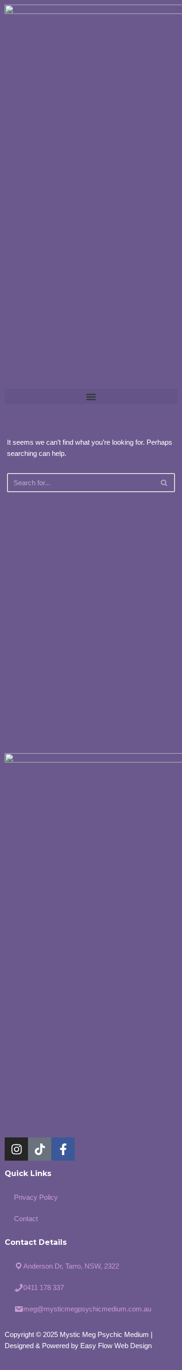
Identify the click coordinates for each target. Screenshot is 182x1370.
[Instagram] (16, 1149)
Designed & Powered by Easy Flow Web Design (78, 1346)
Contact (26, 1219)
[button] (91, 396)
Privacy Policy (36, 1197)
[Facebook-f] (63, 1149)
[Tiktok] (39, 1149)
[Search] (164, 482)
